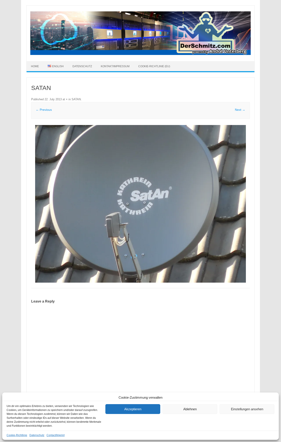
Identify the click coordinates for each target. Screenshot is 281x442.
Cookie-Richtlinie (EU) (154, 66)
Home (35, 66)
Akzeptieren (132, 409)
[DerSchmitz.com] (140, 54)
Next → (240, 109)
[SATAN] (140, 204)
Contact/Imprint (56, 435)
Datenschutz (36, 435)
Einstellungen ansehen (247, 409)
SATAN (76, 99)
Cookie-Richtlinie (17, 435)
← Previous (44, 109)
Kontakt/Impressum (115, 66)
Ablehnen (190, 409)
